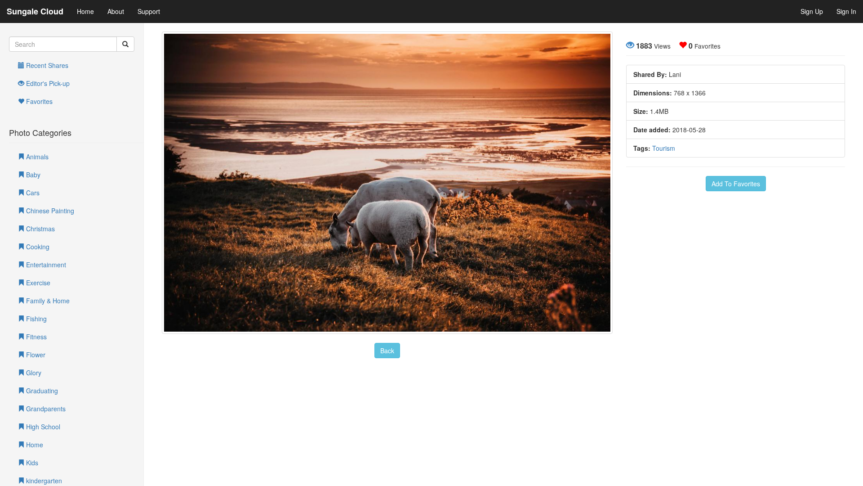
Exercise (37, 282)
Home (85, 11)
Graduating (41, 390)
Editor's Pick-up (47, 83)
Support (149, 11)
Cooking (36, 246)
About (115, 11)
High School (42, 426)
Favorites (38, 101)
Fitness (35, 336)
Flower (34, 354)
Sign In (846, 11)
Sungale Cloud (35, 11)
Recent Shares (46, 65)
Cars (32, 192)
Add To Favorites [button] (736, 183)
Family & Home (47, 300)
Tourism (663, 148)
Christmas (39, 228)
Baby (32, 174)
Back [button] (387, 350)
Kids (31, 462)
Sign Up (812, 11)
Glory (32, 372)
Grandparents (45, 408)
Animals (36, 156)
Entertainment (45, 264)
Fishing (35, 318)
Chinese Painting (49, 210)
